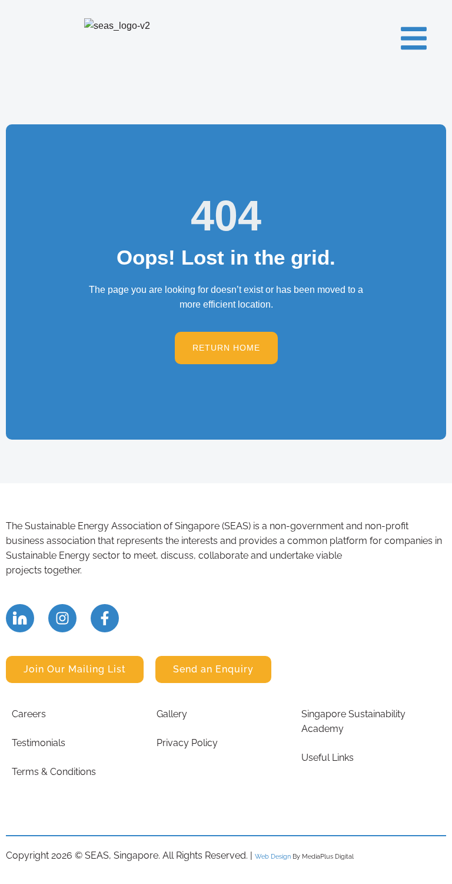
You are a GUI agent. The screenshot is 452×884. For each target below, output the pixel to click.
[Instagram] (62, 618)
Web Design (273, 856)
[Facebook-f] (105, 618)
